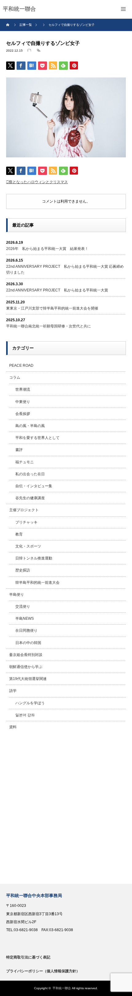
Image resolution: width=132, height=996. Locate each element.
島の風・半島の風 (30, 426)
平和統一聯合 (61, 988)
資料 (13, 727)
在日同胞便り (26, 630)
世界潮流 (22, 389)
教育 (19, 534)
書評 (19, 450)
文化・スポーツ (28, 546)
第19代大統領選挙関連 (28, 679)
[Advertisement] (66, 808)
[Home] (8, 24)
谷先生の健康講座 (30, 498)
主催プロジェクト (24, 510)
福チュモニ (24, 462)
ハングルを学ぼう (30, 703)
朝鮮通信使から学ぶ (25, 667)
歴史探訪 (22, 570)
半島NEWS (24, 618)
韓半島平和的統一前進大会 (37, 582)
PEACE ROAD (21, 365)
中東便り (22, 402)
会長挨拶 (22, 414)
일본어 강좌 (25, 715)
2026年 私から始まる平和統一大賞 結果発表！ (47, 249)
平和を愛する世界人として (37, 438)
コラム (14, 377)
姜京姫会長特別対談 (25, 655)
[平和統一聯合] (19, 9)
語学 (13, 691)
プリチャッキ (26, 522)
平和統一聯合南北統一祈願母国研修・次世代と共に (48, 326)
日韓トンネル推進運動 (33, 558)
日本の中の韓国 (28, 643)
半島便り (16, 594)
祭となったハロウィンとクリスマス (38, 182)
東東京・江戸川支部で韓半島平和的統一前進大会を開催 (52, 308)
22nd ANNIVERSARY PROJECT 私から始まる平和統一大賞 (57, 290)
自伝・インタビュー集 (33, 486)
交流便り (22, 606)
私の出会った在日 (30, 474)
